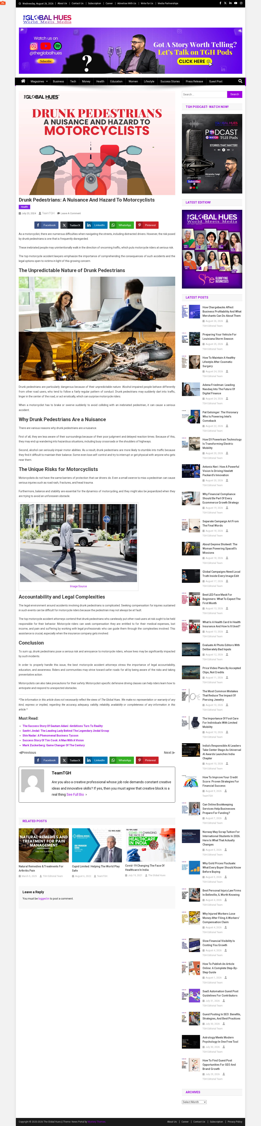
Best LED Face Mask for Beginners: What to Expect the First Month (222, 599)
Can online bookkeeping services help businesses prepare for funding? (219, 808)
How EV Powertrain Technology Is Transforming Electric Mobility (222, 443)
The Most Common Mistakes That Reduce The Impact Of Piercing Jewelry (220, 695)
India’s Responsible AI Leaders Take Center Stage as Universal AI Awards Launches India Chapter (222, 752)
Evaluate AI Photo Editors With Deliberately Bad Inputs (221, 647)
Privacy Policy (235, 1121)
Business (58, 81)
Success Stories (170, 81)
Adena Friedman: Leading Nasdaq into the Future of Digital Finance (219, 389)
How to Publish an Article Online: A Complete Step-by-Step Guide (220, 968)
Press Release (194, 81)
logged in (43, 898)
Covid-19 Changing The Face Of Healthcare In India (145, 867)
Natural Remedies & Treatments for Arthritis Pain (41, 868)
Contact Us (77, 3)
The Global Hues (156, 875)
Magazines (37, 81)
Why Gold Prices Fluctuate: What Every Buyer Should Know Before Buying (222, 867)
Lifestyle (149, 81)
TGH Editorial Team (53, 876)
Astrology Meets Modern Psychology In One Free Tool (220, 1039)
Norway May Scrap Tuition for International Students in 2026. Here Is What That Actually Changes (221, 838)
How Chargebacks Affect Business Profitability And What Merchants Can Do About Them (222, 311)
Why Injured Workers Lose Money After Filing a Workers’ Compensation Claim (221, 918)
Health (100, 81)
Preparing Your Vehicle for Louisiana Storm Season (220, 336)
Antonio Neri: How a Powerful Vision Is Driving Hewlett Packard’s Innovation (221, 471)
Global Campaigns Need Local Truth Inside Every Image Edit (221, 573)
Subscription (94, 3)
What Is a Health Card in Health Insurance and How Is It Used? (222, 624)
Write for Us (147, 3)
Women (133, 81)
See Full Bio (75, 794)
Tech (73, 81)
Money (86, 81)
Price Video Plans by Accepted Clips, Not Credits (222, 670)
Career (109, 3)
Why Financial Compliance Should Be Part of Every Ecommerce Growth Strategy (221, 498)
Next (168, 752)
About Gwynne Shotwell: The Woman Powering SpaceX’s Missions (220, 548)
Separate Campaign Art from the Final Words (221, 523)
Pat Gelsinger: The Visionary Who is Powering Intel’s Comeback (220, 416)
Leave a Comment (71, 213)
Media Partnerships (168, 3)
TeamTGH (48, 213)
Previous (29, 752)
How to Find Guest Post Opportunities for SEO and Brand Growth (219, 1064)
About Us (62, 3)
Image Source (78, 586)
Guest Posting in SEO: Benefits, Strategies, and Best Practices (222, 1016)
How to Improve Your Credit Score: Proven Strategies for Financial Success (221, 781)
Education (116, 81)
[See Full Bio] (86, 794)
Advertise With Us (126, 3)
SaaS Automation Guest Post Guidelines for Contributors (220, 993)
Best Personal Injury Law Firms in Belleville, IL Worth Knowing (222, 892)
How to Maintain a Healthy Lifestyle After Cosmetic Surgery (219, 362)
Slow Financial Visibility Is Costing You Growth (219, 943)
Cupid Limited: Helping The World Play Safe (96, 868)
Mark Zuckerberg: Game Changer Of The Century (54, 745)
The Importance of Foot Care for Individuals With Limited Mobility (220, 722)
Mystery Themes (96, 1121)
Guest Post (215, 81)
